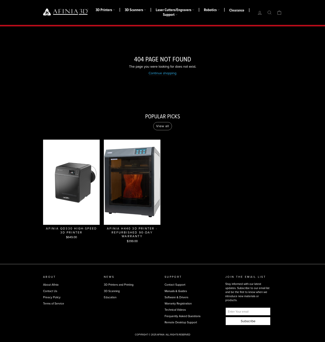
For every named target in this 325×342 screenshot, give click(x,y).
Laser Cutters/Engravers (173, 10)
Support (169, 14)
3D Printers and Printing (119, 284)
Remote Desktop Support (181, 322)
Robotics (210, 10)
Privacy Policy (52, 297)
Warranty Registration (178, 303)
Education (110, 297)
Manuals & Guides (176, 291)
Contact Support (175, 284)
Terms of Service (53, 303)
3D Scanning (112, 291)
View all (162, 126)
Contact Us (50, 291)
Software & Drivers (176, 297)
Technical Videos (175, 310)
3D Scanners (134, 10)
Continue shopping (162, 73)
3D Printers (104, 10)
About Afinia (50, 284)
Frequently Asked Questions (182, 316)
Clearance (236, 10)
